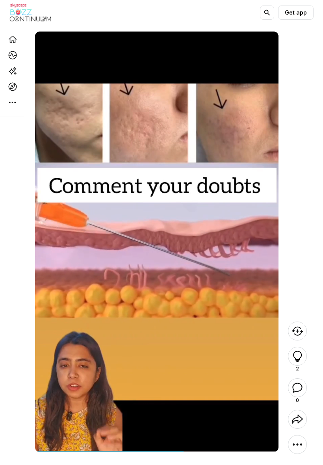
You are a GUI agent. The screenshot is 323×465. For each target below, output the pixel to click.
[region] (157, 451)
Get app (296, 12)
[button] (297, 356)
